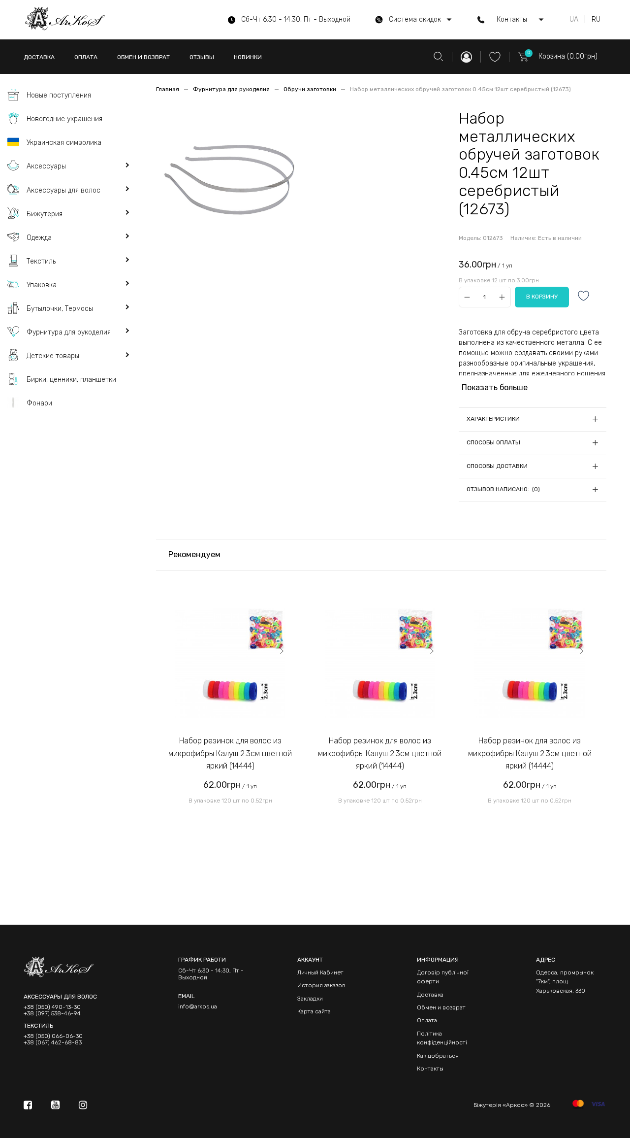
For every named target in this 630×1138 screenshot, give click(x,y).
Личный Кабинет (320, 972)
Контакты (430, 1068)
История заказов (321, 985)
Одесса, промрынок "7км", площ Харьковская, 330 (565, 981)
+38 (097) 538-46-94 (52, 1013)
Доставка (430, 994)
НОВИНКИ (248, 57)
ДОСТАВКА (39, 57)
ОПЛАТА (85, 57)
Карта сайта (314, 1011)
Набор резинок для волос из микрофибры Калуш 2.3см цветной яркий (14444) (230, 753)
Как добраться (438, 1055)
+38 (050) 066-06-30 (53, 1036)
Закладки (310, 998)
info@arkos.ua (197, 1006)
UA (573, 20)
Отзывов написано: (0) (503, 489)
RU (596, 20)
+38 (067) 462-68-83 (53, 1042)
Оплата (427, 1020)
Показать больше (495, 387)
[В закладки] (584, 297)
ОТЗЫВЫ (201, 57)
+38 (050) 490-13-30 (52, 1007)
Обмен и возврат (441, 1007)
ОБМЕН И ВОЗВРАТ (143, 57)
